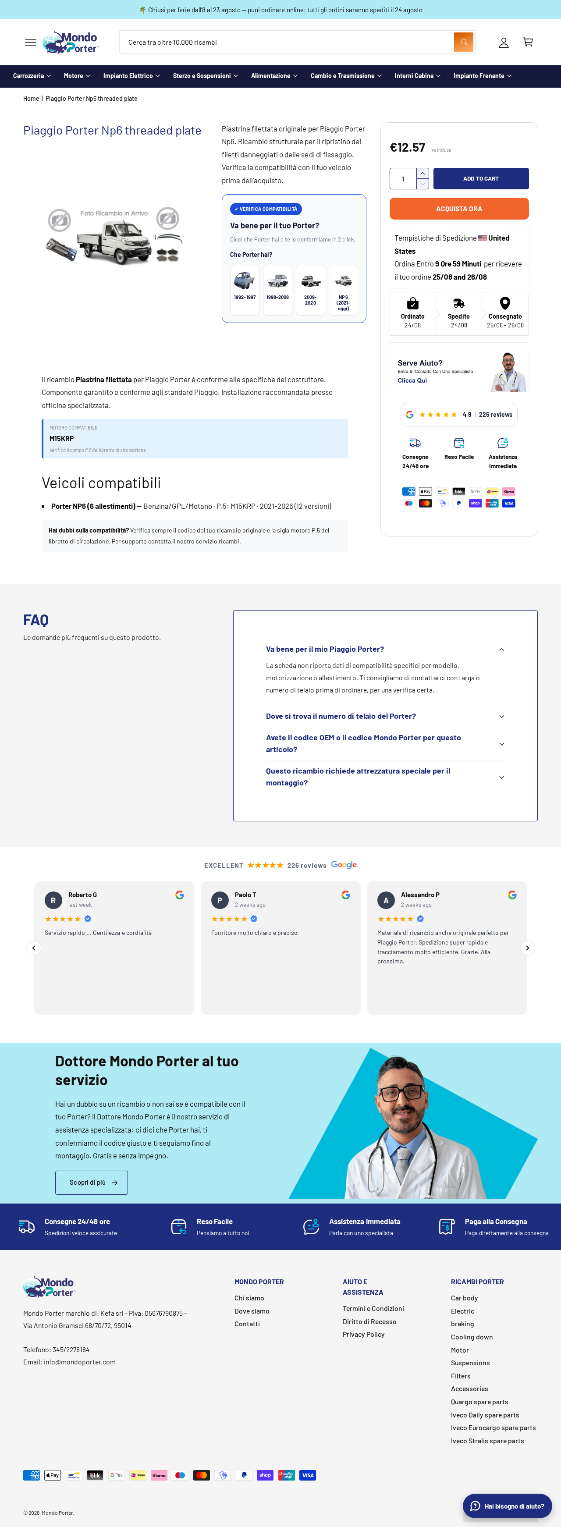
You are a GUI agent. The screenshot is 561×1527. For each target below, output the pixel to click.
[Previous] (33, 948)
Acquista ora (459, 208)
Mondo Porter (57, 1512)
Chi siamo (249, 1297)
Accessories (469, 1388)
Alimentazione (271, 75)
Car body (464, 1297)
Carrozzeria (28, 75)
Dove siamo (252, 1311)
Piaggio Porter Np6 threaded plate (92, 98)
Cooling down (472, 1336)
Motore (73, 75)
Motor (460, 1350)
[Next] (527, 948)
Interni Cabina (414, 75)
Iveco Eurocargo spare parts (493, 1427)
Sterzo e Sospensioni (202, 75)
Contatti (247, 1323)
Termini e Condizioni (373, 1308)
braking (462, 1323)
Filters (461, 1375)
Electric (462, 1311)
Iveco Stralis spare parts (487, 1440)
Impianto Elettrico (128, 75)
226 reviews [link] (495, 414)
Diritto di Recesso (370, 1321)
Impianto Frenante (479, 75)
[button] (30, 42)
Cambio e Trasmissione (343, 75)
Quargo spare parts (479, 1401)
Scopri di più (88, 1182)
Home (31, 98)
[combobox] (297, 42)
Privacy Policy (364, 1334)
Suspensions (470, 1362)
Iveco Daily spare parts (485, 1414)
